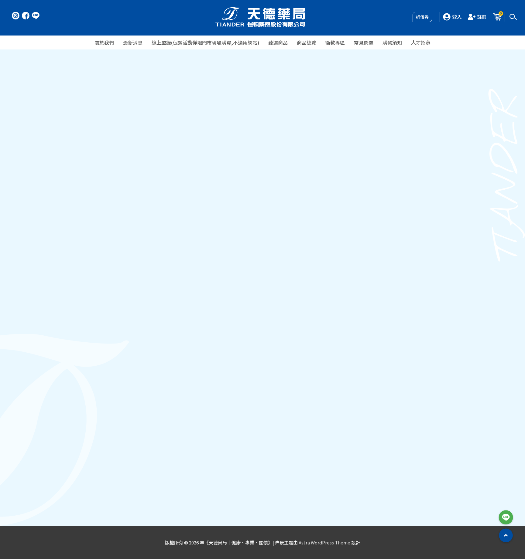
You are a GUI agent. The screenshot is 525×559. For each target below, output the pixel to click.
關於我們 (104, 42)
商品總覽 (306, 42)
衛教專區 (335, 42)
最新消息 (132, 42)
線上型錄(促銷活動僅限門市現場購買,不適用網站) (205, 42)
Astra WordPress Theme (324, 542)
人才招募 (421, 42)
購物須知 (392, 42)
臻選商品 (278, 42)
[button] (506, 535)
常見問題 (363, 42)
